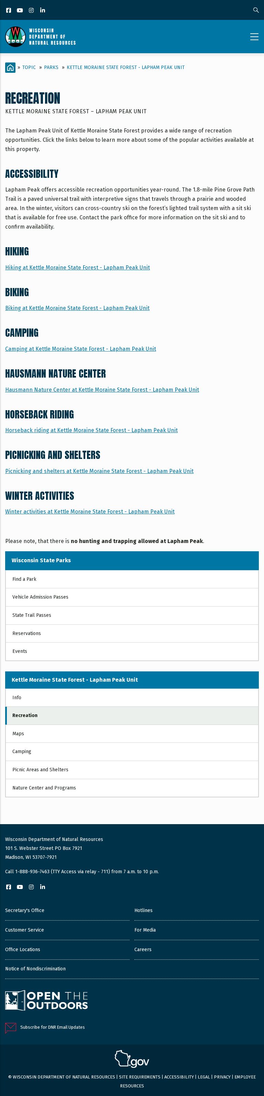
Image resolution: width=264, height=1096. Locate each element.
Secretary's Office (24, 910)
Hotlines (143, 910)
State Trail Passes (31, 615)
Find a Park (24, 579)
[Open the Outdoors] (46, 1001)
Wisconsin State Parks (41, 560)
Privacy (222, 1077)
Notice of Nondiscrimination (35, 969)
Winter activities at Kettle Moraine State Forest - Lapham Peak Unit (90, 511)
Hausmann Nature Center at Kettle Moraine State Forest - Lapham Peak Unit (102, 390)
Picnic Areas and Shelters (40, 770)
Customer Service (24, 930)
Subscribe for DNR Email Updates (52, 1027)
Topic (29, 67)
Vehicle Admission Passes (40, 597)
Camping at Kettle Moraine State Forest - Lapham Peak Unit (80, 349)
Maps (18, 734)
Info (16, 698)
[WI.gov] (132, 1060)
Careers (143, 950)
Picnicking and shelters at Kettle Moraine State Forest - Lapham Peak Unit (99, 471)
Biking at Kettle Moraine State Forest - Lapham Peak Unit (77, 308)
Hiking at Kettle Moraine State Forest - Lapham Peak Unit (77, 267)
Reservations (26, 633)
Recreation (24, 715)
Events (19, 651)
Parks (51, 67)
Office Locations (22, 950)
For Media (145, 930)
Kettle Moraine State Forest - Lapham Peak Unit (126, 67)
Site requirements (140, 1077)
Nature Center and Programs (44, 788)
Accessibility (179, 1077)
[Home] (40, 36)
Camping (21, 751)
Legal (204, 1077)
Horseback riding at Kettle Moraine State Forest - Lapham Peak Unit (91, 430)
